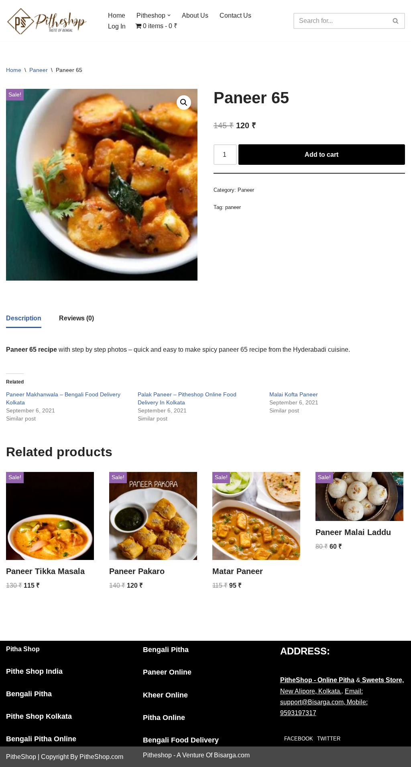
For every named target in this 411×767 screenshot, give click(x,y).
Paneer (38, 70)
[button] (169, 15)
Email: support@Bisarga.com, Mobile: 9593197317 (324, 702)
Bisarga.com (232, 755)
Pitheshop (157, 755)
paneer (233, 207)
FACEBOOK (298, 739)
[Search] (396, 21)
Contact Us (235, 15)
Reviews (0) (76, 318)
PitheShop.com (101, 756)
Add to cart (321, 154)
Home (116, 15)
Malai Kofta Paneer (293, 394)
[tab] (23, 319)
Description (23, 318)
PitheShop (21, 756)
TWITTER (328, 739)
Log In (117, 26)
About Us (195, 15)
